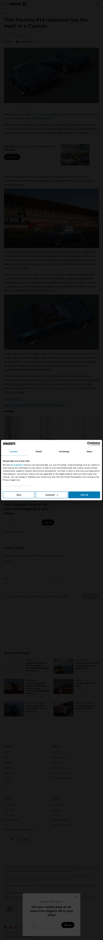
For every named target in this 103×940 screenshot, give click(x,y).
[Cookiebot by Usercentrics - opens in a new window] (89, 443)
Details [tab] (39, 451)
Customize (50, 495)
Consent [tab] (13, 451)
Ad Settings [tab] (64, 451)
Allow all (84, 495)
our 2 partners (16, 465)
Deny (19, 495)
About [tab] (89, 451)
